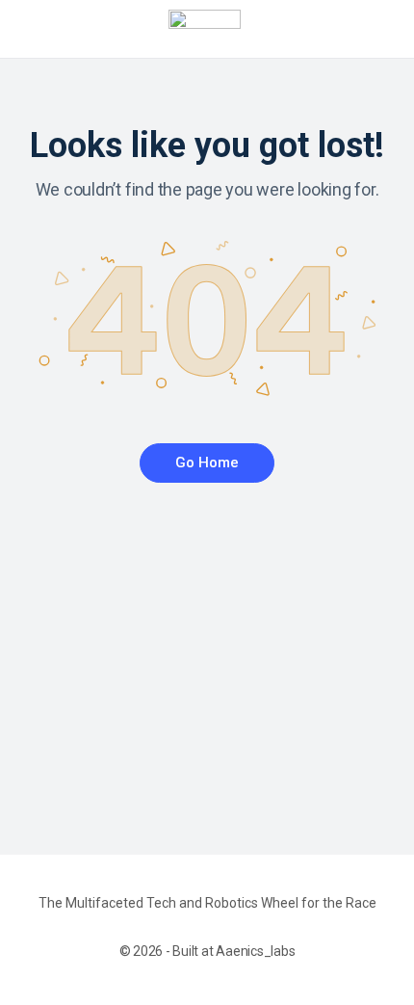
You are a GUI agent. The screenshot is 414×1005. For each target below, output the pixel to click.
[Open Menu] (30, 27)
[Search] (378, 29)
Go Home (207, 462)
